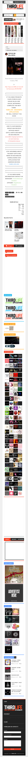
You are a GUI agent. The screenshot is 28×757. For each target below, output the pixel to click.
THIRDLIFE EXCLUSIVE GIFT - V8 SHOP (9, 41)
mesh (13, 192)
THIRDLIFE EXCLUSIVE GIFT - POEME (15, 41)
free (10, 192)
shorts (7, 48)
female (6, 192)
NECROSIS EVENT (15, 675)
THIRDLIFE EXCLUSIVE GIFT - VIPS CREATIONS (19, 41)
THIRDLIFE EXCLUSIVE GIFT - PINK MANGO (6, 41)
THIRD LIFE (13, 753)
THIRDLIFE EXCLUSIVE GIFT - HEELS (22, 40)
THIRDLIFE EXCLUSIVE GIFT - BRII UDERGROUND (12, 42)
